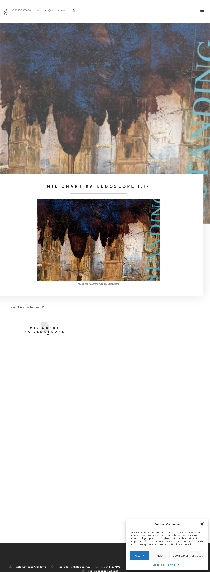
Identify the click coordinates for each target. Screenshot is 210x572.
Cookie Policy (159, 564)
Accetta (139, 555)
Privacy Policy (173, 564)
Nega (160, 555)
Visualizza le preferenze (188, 555)
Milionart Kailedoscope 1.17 (44, 331)
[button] (202, 524)
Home (12, 306)
